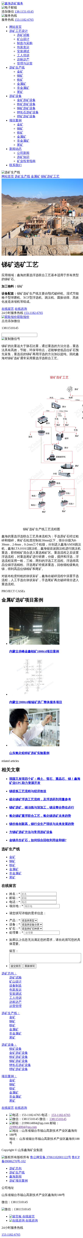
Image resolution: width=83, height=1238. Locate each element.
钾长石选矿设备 (28, 112)
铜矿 (20, 75)
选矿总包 (15, 1168)
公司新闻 (23, 153)
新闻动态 (15, 148)
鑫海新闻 (15, 1176)
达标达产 (23, 59)
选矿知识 (23, 157)
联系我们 (15, 165)
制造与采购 (24, 43)
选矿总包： (9, 973)
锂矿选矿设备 (26, 116)
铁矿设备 (15, 1048)
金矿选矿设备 (26, 100)
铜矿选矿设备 (26, 108)
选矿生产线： (11, 1013)
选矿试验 (23, 35)
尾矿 (20, 92)
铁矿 (20, 79)
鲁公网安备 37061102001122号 (50, 1157)
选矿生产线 (17, 67)
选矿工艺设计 (18, 31)
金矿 (20, 71)
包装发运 (23, 47)
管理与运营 (24, 63)
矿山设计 (23, 39)
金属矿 (21, 83)
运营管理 (15, 1006)
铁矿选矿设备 (26, 104)
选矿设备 (15, 96)
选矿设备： (9, 1044)
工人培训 (23, 55)
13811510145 (57, 1119)
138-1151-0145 (24, 11)
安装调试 (23, 51)
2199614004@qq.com (23, 1127)
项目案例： (9, 1076)
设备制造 (15, 985)
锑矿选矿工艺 (50, 176)
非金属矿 (23, 87)
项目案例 (15, 120)
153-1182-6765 (24, 19)
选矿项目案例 (18, 1180)
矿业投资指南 (26, 161)
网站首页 (15, 26)
